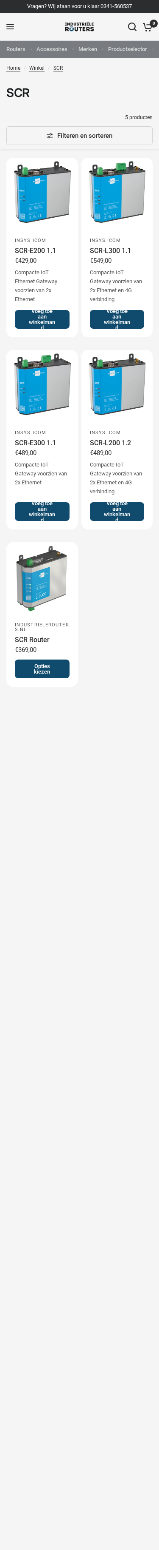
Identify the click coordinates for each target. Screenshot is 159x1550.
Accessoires (51, 49)
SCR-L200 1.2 (110, 443)
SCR (58, 68)
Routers (15, 49)
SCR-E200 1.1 (35, 251)
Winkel (37, 68)
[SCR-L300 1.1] (117, 194)
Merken (87, 49)
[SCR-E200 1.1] (42, 194)
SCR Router (32, 640)
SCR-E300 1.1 (35, 443)
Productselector (127, 49)
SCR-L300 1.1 (110, 251)
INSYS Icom (30, 240)
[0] (146, 27)
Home (13, 68)
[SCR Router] (42, 578)
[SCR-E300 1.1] (42, 386)
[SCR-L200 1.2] (117, 386)
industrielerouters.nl (42, 627)
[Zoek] (132, 27)
